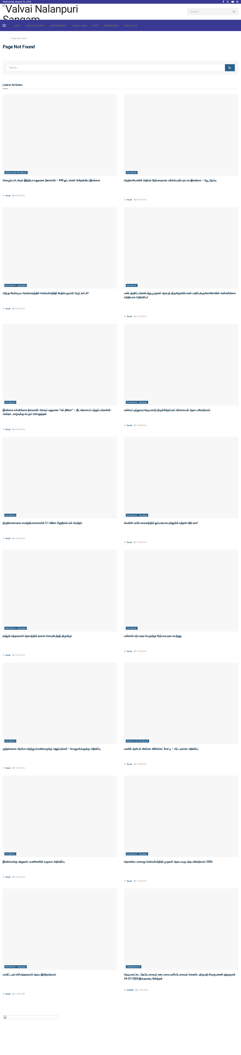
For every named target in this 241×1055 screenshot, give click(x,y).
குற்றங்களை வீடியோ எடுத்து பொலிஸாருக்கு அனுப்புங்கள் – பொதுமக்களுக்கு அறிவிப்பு (52, 748)
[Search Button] (234, 11)
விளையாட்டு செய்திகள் (16, 172)
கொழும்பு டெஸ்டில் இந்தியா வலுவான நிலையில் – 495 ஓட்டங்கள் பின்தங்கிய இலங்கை (51, 180)
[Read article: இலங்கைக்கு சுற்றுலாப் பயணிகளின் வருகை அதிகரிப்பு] (60, 816)
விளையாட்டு (131, 25)
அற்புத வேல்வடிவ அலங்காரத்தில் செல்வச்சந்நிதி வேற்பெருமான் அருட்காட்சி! (45, 293)
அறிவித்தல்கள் (111, 25)
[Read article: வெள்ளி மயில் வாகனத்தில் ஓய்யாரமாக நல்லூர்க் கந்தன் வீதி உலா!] (181, 477)
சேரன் (8, 195)
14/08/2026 (19, 768)
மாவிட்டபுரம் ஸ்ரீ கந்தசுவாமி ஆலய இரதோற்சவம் (29, 974)
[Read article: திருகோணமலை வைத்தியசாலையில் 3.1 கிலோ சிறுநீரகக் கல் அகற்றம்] (60, 477)
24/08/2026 (19, 195)
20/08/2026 (19, 429)
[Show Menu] (4, 25)
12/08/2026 (19, 877)
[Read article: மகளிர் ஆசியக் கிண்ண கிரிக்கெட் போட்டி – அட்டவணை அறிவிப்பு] (181, 703)
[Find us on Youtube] (232, 2)
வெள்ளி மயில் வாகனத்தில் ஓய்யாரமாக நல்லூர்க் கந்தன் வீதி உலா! (161, 523)
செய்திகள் (132, 172)
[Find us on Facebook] (223, 2)
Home (5, 38)
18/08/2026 (19, 538)
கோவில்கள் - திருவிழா (15, 285)
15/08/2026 (140, 651)
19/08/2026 (140, 425)
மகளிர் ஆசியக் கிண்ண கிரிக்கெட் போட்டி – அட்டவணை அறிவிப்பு (161, 748)
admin (130, 990)
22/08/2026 (19, 309)
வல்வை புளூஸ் (79, 25)
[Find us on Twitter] (228, 2)
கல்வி (95, 25)
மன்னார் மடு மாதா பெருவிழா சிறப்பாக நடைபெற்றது (153, 636)
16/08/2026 (19, 655)
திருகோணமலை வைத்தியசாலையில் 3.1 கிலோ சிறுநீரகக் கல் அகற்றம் (42, 523)
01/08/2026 (142, 990)
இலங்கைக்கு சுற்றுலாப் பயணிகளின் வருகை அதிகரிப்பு (34, 861)
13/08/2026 (140, 764)
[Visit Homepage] (43, 12)
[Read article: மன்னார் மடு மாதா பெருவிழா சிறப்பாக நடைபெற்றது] (181, 590)
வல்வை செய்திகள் (35, 25)
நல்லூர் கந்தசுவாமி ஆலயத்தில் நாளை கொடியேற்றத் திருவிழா (37, 636)
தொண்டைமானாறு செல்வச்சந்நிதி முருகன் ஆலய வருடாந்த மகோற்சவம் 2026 (168, 861)
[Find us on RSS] (237, 2)
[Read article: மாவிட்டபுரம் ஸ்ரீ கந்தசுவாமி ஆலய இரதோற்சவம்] (60, 929)
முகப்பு (17, 25)
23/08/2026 (140, 200)
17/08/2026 (140, 542)
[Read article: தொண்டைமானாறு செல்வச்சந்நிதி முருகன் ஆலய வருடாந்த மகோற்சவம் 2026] (181, 816)
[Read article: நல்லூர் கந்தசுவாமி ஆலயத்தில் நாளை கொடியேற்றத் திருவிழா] (60, 590)
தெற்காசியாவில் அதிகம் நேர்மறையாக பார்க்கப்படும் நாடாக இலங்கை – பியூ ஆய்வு (170, 180)
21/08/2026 (140, 316)
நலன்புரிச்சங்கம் (58, 25)
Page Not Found (19, 38)
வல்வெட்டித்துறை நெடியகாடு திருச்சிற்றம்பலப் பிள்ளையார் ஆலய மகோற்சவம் (167, 410)
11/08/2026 (140, 881)
